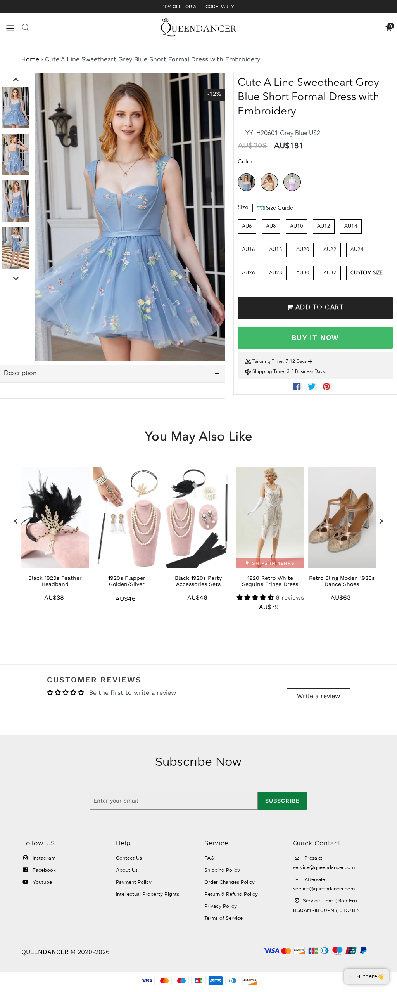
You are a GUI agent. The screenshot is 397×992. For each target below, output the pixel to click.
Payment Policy (134, 881)
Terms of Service (223, 918)
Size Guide (279, 208)
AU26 (248, 273)
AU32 (330, 273)
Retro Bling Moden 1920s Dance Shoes (342, 581)
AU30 (302, 273)
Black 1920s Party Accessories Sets (198, 581)
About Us (127, 869)
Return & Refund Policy (231, 894)
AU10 (296, 226)
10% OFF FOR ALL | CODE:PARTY (198, 6)
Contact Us (129, 857)
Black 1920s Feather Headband (55, 581)
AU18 (275, 249)
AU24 (357, 249)
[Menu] (13, 27)
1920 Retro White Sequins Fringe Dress (270, 581)
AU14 (350, 226)
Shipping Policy (222, 869)
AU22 (330, 249)
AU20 (302, 249)
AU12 (323, 226)
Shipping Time (268, 371)
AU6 (247, 226)
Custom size (366, 273)
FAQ (209, 857)
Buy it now (315, 337)
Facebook (43, 869)
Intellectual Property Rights (147, 894)
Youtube (41, 881)
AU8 (271, 226)
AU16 (248, 249)
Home (30, 59)
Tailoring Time (267, 361)
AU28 (275, 273)
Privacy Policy (220, 906)
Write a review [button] (318, 696)
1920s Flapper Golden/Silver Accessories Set (127, 584)
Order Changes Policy (229, 881)
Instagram (43, 857)
